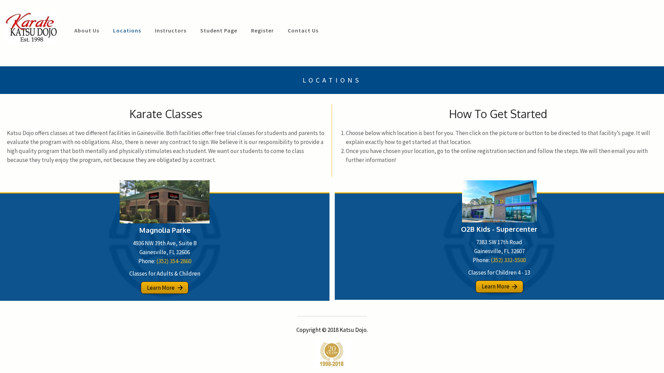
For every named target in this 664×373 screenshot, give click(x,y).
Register (262, 30)
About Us (86, 30)
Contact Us (303, 30)
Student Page (218, 30)
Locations (127, 30)
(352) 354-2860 (173, 261)
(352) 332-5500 (508, 260)
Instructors (170, 30)
